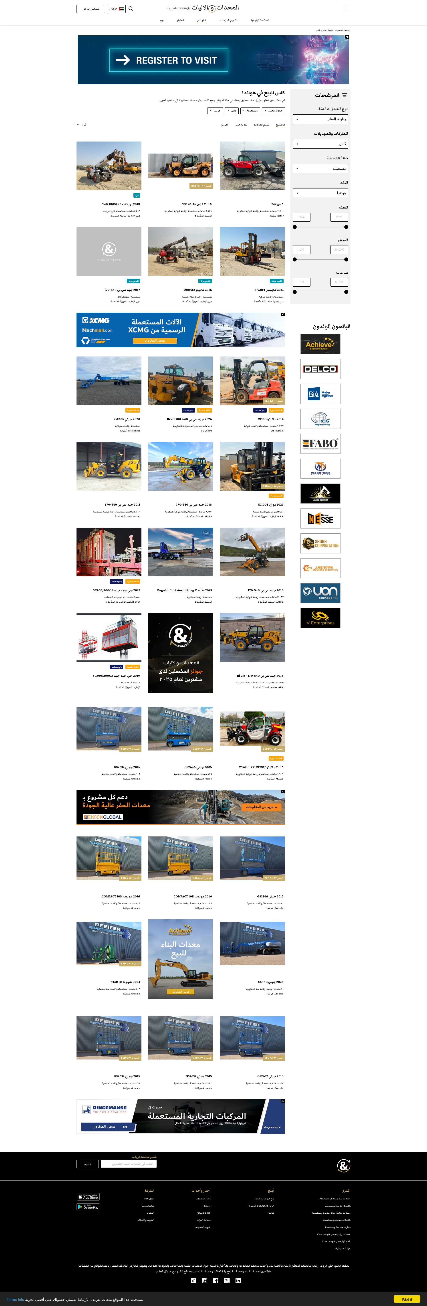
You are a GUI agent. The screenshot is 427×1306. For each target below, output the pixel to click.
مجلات (207, 1206)
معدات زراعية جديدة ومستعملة (333, 1234)
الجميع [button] (280, 125)
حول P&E (149, 1199)
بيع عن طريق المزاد (264, 1199)
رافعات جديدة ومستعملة (337, 1206)
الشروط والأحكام (146, 1220)
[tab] (280, 124)
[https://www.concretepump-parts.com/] (320, 346)
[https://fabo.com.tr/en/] (320, 446)
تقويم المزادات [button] (262, 125)
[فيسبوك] (212, 1280)
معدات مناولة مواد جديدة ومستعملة (331, 1213)
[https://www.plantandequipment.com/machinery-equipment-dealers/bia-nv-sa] (320, 396)
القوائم (202, 20)
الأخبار (180, 20)
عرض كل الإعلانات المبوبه (261, 1206)
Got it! (407, 1299)
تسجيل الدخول (90, 9)
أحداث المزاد (204, 1220)
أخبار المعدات (203, 1199)
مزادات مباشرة (342, 1248)
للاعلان (271, 1213)
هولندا (341, 193)
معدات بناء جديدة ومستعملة (335, 1199)
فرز (84, 124)
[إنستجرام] (201, 1280)
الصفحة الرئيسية (259, 20)
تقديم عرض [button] (241, 125)
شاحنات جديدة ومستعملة (336, 1220)
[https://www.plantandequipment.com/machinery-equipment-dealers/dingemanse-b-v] (181, 1116)
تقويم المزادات (228, 20)
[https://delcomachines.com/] (320, 371)
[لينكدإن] (235, 1280)
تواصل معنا (148, 1206)
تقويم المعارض (203, 1227)
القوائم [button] (224, 125)
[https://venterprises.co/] (320, 620)
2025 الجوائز (204, 1213)
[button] (347, 9)
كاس (342, 144)
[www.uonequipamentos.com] (320, 595)
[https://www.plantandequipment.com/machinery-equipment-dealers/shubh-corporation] (320, 545)
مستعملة (339, 168)
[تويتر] (224, 1280)
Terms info (15, 1299)
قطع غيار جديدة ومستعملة (336, 1241)
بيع (162, 20)
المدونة (150, 1213)
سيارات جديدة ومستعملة (337, 1227)
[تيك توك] (191, 1280)
